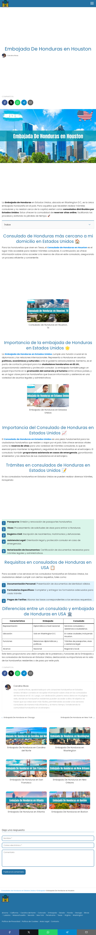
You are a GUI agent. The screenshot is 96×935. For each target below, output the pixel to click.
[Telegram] (24, 102)
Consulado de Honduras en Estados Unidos (28, 439)
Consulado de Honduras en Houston (67, 247)
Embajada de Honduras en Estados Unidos (28, 354)
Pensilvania (50, 915)
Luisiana (7, 915)
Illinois (86, 913)
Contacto (55, 921)
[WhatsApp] (17, 102)
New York (40, 915)
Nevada (31, 915)
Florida (70, 913)
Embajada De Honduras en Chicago (19, 717)
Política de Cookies (30, 921)
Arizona (5, 913)
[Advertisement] (48, 27)
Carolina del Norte (28, 913)
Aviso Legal (44, 921)
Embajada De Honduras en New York (76, 717)
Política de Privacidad (11, 921)
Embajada (52, 913)
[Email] (30, 102)
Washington (78, 915)
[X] (11, 102)
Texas (60, 915)
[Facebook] (4, 102)
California (14, 913)
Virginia (68, 915)
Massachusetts (19, 915)
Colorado (42, 913)
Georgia (78, 913)
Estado (62, 913)
